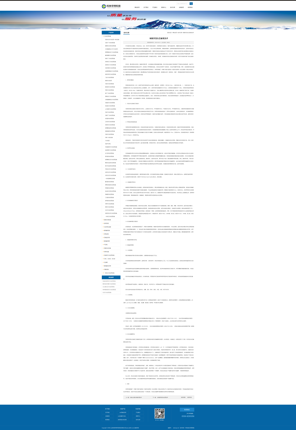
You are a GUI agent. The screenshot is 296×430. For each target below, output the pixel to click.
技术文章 (172, 7)
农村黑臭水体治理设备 (123, 419)
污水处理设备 (107, 36)
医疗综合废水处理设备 (110, 165)
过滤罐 (106, 262)
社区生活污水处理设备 (110, 175)
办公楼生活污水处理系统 (109, 286)
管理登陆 (192, 427)
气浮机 (106, 244)
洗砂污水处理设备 (109, 112)
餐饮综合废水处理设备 (110, 162)
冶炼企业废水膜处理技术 (136, 397)
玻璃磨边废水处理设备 (110, 128)
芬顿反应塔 (107, 237)
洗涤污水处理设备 (109, 134)
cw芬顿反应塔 (122, 412)
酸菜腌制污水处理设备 (110, 55)
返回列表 (189, 397)
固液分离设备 (107, 219)
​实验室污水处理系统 (110, 102)
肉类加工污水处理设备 (110, 61)
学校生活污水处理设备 (110, 169)
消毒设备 (106, 269)
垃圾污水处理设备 (109, 83)
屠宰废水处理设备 (109, 200)
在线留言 (181, 7)
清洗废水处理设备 (109, 118)
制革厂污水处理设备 (110, 58)
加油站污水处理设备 (110, 105)
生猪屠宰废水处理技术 (162, 397)
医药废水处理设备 (109, 156)
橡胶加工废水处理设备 (110, 45)
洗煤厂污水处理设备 (110, 115)
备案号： (170, 427)
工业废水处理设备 (109, 197)
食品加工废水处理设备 (110, 191)
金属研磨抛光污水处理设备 (111, 71)
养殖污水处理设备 (109, 90)
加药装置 (106, 223)
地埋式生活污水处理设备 (111, 213)
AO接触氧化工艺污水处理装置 (112, 49)
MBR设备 (106, 251)
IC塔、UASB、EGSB (109, 258)
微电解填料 (107, 241)
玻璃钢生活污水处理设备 (111, 159)
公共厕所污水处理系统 (110, 109)
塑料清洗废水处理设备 (110, 184)
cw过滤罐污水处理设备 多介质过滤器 (123, 416)
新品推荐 (111, 277)
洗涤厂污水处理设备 (110, 42)
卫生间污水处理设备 (110, 121)
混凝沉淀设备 (107, 248)
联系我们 (190, 7)
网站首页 (137, 7)
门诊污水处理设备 (109, 77)
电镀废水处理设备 (109, 194)
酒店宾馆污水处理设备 (110, 74)
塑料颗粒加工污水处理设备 (111, 52)
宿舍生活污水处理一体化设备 (112, 39)
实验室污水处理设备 (109, 255)
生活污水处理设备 (109, 210)
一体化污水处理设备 (110, 216)
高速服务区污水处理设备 (111, 147)
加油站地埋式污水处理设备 (109, 281)
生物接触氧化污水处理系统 (111, 99)
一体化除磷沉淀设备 (110, 178)
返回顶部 (183, 397)
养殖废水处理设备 (109, 188)
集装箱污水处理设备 (110, 87)
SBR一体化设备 (109, 137)
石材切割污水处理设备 (110, 68)
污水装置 (107, 140)
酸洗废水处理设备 (109, 181)
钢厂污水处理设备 (109, 93)
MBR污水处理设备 (109, 203)
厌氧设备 (106, 234)
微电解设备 (107, 230)
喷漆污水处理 (108, 80)
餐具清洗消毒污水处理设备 (109, 284)
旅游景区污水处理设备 (110, 150)
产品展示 (154, 7)
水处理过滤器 (107, 227)
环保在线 (187, 427)
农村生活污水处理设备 (110, 172)
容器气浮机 (108, 143)
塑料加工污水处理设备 (110, 96)
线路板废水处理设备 (110, 131)
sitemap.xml (176, 427)
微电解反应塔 (107, 266)
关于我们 (146, 7)
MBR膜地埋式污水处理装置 (109, 289)
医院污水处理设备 (109, 207)
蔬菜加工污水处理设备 (110, 64)
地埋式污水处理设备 (110, 124)
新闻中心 (163, 7)
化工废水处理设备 (109, 153)
